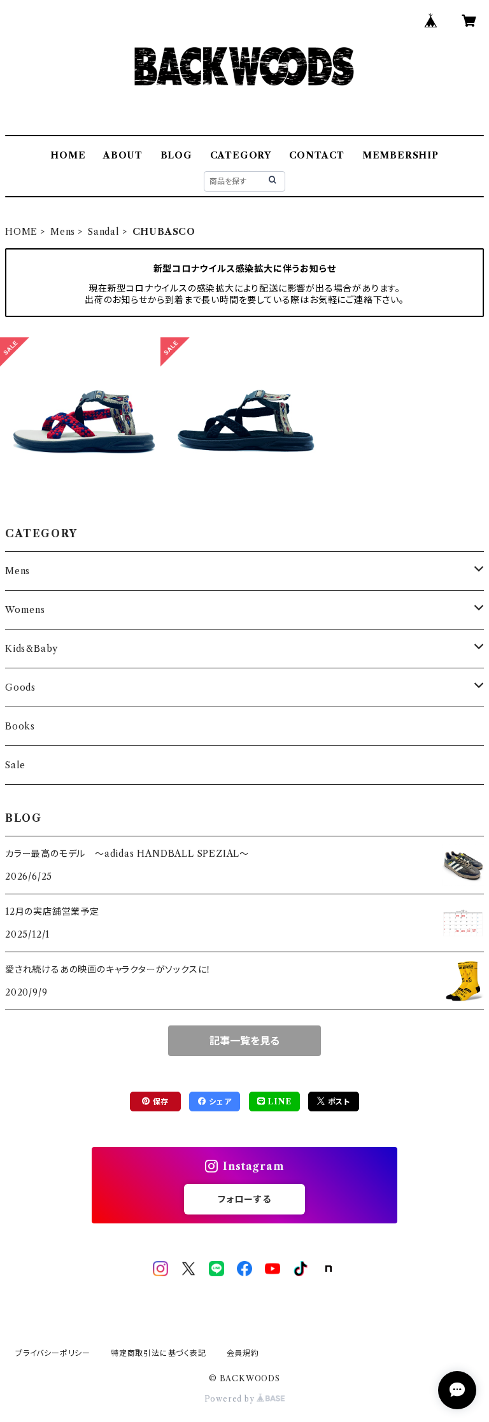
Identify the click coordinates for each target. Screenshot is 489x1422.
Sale (15, 765)
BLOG (176, 155)
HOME (67, 155)
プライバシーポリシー (52, 1353)
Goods (20, 687)
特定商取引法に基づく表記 (158, 1353)
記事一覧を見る (244, 1040)
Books (20, 726)
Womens (25, 610)
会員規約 (243, 1353)
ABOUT (123, 155)
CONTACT (317, 155)
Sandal (104, 231)
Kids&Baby (31, 648)
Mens (62, 231)
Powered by (230, 1399)
